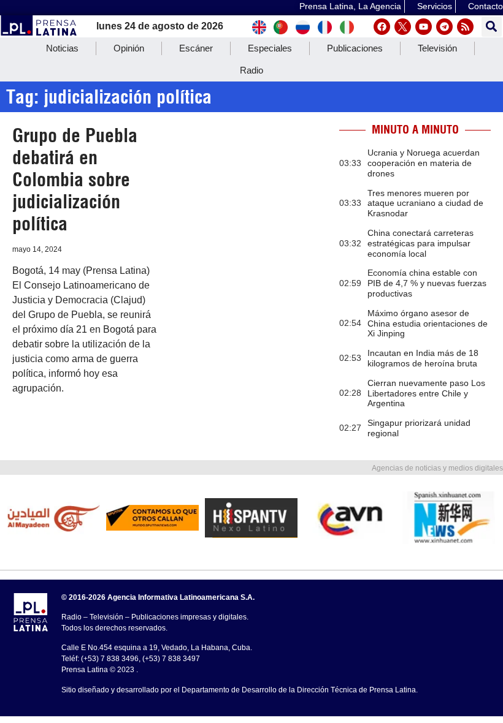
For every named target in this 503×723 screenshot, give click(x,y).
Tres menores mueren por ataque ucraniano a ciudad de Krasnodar (425, 203)
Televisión (437, 48)
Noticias (62, 48)
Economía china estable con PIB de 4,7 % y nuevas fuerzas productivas (426, 283)
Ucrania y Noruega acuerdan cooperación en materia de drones (423, 163)
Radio (251, 70)
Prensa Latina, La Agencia (350, 6)
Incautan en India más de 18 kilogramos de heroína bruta (422, 358)
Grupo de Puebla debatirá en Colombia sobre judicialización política (74, 179)
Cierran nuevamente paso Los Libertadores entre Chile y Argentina (426, 393)
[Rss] (465, 26)
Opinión (128, 48)
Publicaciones (355, 48)
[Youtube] (423, 26)
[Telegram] (444, 26)
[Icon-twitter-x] (402, 26)
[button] (492, 27)
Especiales (270, 48)
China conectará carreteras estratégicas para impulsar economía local (420, 243)
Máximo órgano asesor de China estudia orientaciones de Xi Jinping (427, 323)
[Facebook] (382, 26)
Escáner (196, 48)
